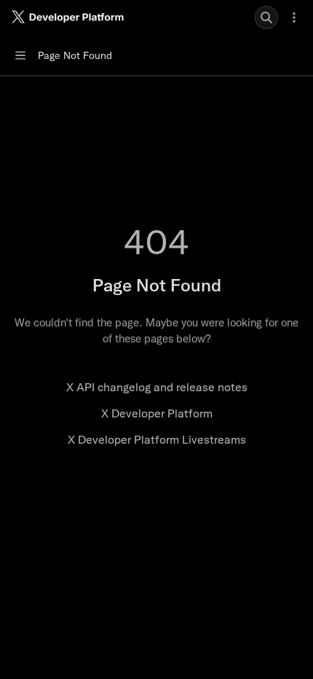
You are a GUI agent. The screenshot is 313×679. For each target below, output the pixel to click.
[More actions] (294, 17)
